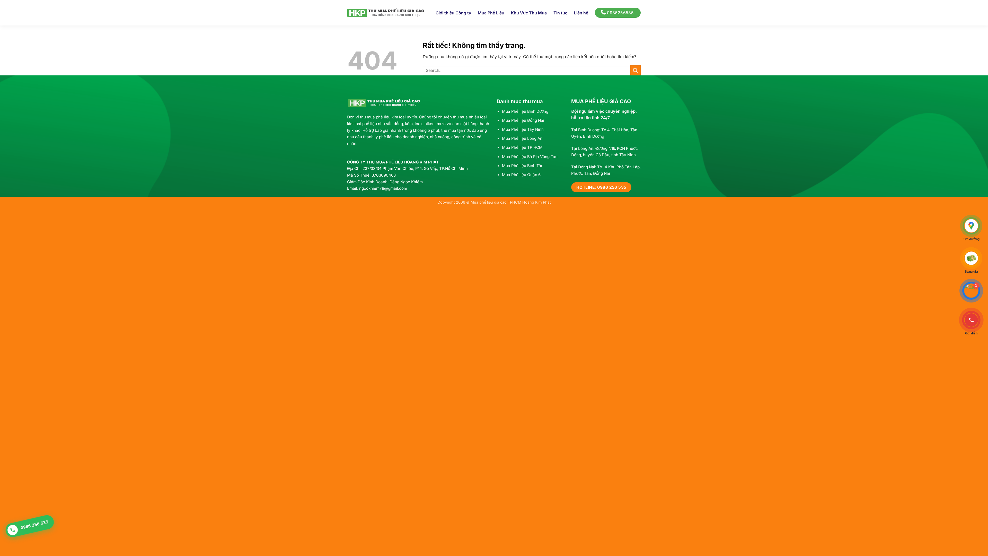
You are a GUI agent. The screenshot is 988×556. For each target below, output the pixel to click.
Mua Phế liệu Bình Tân (522, 165)
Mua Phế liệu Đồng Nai (523, 120)
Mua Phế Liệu (491, 12)
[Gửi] (635, 70)
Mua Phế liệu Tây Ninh (523, 129)
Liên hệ (581, 12)
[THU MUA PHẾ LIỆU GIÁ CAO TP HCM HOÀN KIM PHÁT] (385, 13)
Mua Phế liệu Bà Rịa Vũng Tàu (530, 156)
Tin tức (560, 12)
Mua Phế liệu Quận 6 (521, 174)
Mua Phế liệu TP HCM (522, 147)
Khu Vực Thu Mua (529, 12)
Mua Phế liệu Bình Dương (525, 111)
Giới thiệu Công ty (453, 12)
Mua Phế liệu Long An (522, 138)
